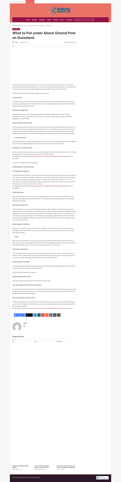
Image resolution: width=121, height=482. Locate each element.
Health (49, 19)
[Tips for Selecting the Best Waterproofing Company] (44, 402)
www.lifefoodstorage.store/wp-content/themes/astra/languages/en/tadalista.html (47, 186)
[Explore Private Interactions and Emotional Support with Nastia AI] (67, 402)
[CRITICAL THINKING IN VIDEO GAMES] (22, 402)
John (16, 42)
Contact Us (69, 19)
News (62, 19)
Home (28, 19)
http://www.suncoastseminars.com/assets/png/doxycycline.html (44, 308)
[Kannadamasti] (60, 10)
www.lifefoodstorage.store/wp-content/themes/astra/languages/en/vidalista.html (47, 156)
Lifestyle (55, 19)
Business (34, 19)
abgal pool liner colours (42, 93)
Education (42, 19)
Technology (21, 25)
